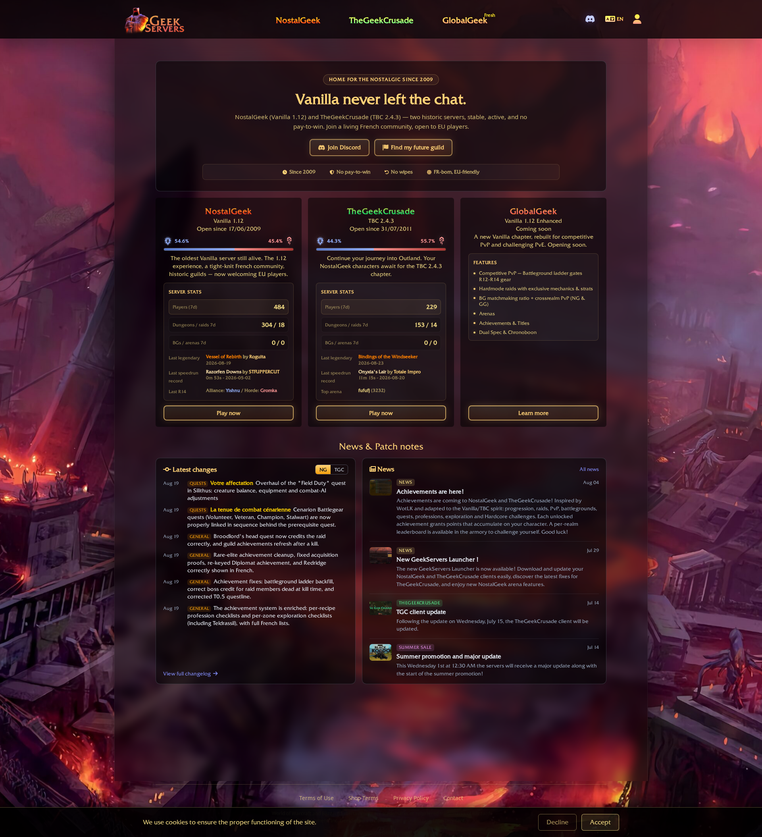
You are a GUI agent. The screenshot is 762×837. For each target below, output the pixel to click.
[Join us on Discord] (590, 19)
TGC (339, 469)
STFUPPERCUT (264, 371)
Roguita (257, 356)
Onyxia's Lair (372, 371)
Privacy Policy (411, 798)
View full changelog (187, 673)
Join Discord (344, 147)
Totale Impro (407, 371)
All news (589, 469)
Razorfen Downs (223, 371)
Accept (600, 822)
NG (323, 469)
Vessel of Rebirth (224, 356)
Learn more (533, 413)
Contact (453, 798)
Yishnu (233, 390)
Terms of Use (316, 798)
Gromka (268, 390)
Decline (557, 822)
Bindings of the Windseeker (388, 356)
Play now (229, 413)
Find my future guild (417, 147)
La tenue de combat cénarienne (250, 509)
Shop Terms (363, 798)
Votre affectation (231, 483)
